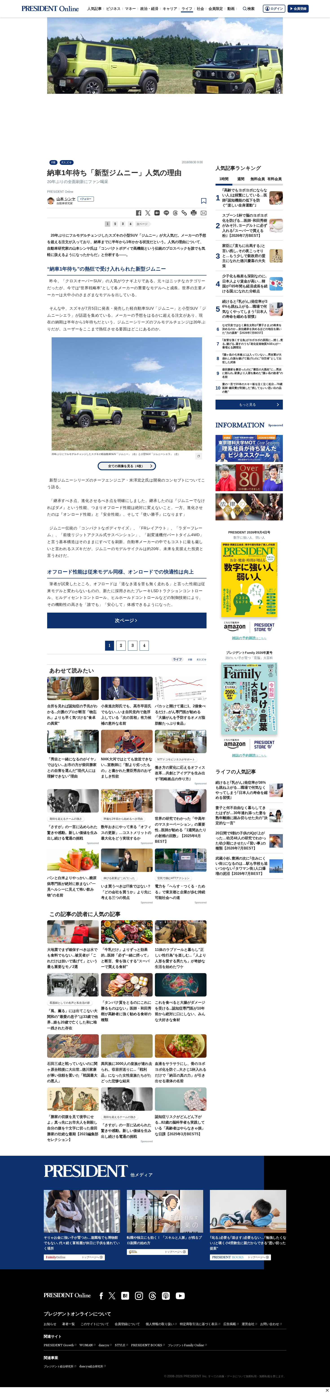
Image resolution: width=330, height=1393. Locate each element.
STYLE (120, 1345)
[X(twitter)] (112, 1295)
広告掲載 (229, 1324)
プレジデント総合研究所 (58, 1366)
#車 (53, 162)
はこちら (249, 638)
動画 (231, 9)
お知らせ (50, 1324)
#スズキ (67, 162)
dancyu (104, 1345)
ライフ (187, 9)
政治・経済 (149, 9)
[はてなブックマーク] (125, 1296)
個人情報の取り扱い (160, 1324)
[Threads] (152, 1296)
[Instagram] (139, 1296)
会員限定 (216, 9)
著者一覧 (68, 1324)
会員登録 (300, 8)
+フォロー (85, 198)
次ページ (142, 224)
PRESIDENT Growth (59, 1345)
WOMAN (86, 1345)
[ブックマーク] (204, 201)
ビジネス (113, 9)
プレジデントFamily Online (186, 1345)
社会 (200, 9)
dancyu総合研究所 (91, 1366)
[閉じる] (327, 1390)
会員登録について (127, 1324)
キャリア (170, 9)
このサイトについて (95, 1324)
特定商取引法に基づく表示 (199, 1324)
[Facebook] (101, 1295)
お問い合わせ (269, 1324)
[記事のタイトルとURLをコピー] (184, 212)
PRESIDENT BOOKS (146, 1345)
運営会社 (248, 1324)
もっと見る (247, 404)
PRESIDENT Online (60, 191)
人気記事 (94, 9)
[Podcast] (166, 1296)
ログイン (277, 8)
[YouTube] (180, 1295)
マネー (130, 9)
